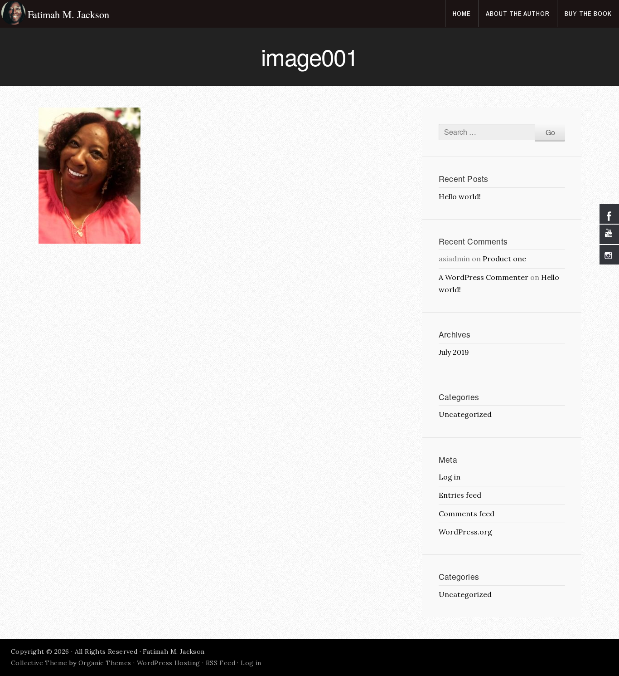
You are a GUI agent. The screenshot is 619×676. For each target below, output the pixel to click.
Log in (449, 476)
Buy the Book (588, 13)
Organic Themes (104, 663)
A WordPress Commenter (483, 277)
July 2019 (454, 352)
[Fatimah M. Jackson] (14, 13)
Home (462, 13)
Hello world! (460, 196)
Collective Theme (39, 663)
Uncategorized (465, 414)
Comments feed (466, 513)
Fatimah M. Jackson (68, 14)
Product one (504, 258)
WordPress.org (465, 531)
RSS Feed (220, 663)
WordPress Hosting (168, 663)
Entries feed (460, 495)
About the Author (518, 13)
